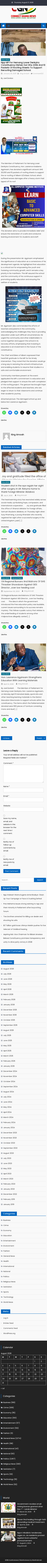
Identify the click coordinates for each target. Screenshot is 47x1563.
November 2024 (10, 1076)
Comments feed (10, 1328)
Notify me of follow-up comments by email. (9, 846)
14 (29, 1370)
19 (16, 1374)
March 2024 (8, 1117)
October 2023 (9, 1143)
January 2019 (8, 1204)
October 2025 (9, 1020)
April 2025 (7, 1051)
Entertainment (9, 1241)
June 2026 (7, 979)
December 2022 (10, 1194)
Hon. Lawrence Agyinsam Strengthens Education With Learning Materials (21, 679)
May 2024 (7, 1107)
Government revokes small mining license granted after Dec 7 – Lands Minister (30, 1506)
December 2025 (10, 1010)
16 (41, 1370)
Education (5, 60)
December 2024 (10, 1071)
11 (9, 1370)
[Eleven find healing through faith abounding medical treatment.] (8, 1523)
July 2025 (7, 1035)
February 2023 (9, 1184)
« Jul (2, 1388)
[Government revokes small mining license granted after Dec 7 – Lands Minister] (8, 1507)
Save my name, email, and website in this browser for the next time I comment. (10, 826)
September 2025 (10, 1025)
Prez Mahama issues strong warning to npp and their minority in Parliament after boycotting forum (23, 908)
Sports (6, 1292)
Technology (8, 1297)
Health (6, 1261)
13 (22, 1370)
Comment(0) (38, 73)
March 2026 (8, 994)
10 (3, 1370)
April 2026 (7, 989)
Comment (8, 763)
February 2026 (9, 999)
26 (16, 1378)
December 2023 (10, 1132)
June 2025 (7, 1040)
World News (8, 1302)
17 (3, 1374)
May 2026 (7, 984)
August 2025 (8, 1030)
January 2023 (9, 1189)
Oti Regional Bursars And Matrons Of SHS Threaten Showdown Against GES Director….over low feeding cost (23, 584)
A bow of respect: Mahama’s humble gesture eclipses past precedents (8, 738)
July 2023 (7, 1158)
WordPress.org (9, 1333)
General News (17, 578)
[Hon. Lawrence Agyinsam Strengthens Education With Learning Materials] (23, 657)
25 (10, 1378)
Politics (6, 1276)
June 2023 (7, 1163)
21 (28, 1374)
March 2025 (8, 1056)
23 (42, 1374)
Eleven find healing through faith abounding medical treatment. (31, 1520)
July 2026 (7, 974)
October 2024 (9, 1081)
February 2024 (9, 1122)
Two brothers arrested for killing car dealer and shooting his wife (23, 918)
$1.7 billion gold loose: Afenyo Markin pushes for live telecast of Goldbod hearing (24, 927)
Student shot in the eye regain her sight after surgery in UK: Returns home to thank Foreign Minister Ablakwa (22, 488)
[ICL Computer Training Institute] (23, 206)
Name (6, 786)
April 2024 (7, 1112)
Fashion (6, 1251)
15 (35, 1370)
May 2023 (7, 1168)
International (8, 1266)
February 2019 (9, 1199)
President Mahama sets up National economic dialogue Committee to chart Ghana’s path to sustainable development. (41, 738)
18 (9, 1374)
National (6, 1271)
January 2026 (9, 1004)
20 (23, 1374)
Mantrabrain (37, 1560)
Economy (7, 1230)
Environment (8, 1246)
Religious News (9, 1281)
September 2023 (10, 1148)
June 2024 (7, 1102)
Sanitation (7, 1287)
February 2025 (9, 1061)
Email (6, 796)
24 (3, 1378)
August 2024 (8, 1092)
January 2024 (9, 1127)
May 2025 (7, 1045)
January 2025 (9, 1066)
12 (16, 1370)
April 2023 (7, 1173)
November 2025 (10, 1015)
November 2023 (10, 1138)
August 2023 (8, 1153)
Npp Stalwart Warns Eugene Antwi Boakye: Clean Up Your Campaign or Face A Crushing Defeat (23, 897)
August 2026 (8, 969)
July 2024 (7, 1097)
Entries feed (8, 1323)
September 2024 (10, 1086)
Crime (6, 1225)
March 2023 (8, 1179)
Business (6, 1220)
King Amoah (24, 73)
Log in (5, 1318)
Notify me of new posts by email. (8, 862)
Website (6, 806)
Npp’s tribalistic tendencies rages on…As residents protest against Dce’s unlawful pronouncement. (31, 1536)
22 (35, 1374)
